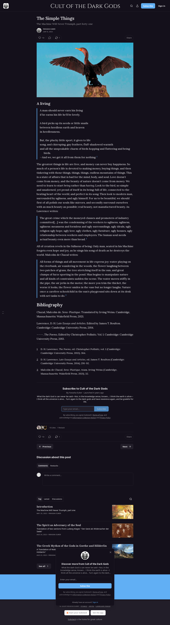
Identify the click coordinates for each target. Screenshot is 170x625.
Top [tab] (39, 499)
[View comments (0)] (49, 37)
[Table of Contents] (3, 312)
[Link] (33, 103)
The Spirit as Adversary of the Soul (59, 525)
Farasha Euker (49, 29)
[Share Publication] (137, 6)
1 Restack (61, 427)
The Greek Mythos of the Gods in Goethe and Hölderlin (72, 545)
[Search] (131, 6)
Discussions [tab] (57, 499)
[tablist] (48, 465)
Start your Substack (78, 612)
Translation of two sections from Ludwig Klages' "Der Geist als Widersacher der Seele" (73, 530)
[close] (110, 552)
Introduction (45, 506)
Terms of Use (98, 592)
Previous (46, 446)
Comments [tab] (43, 466)
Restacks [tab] (54, 466)
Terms (91, 606)
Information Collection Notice (84, 594)
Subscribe (148, 6)
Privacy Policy (105, 594)
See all (42, 566)
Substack (72, 619)
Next (125, 446)
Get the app (98, 612)
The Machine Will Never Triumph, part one (56, 510)
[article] (85, 512)
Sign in (161, 6)
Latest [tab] (46, 499)
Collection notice (103, 606)
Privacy (84, 606)
